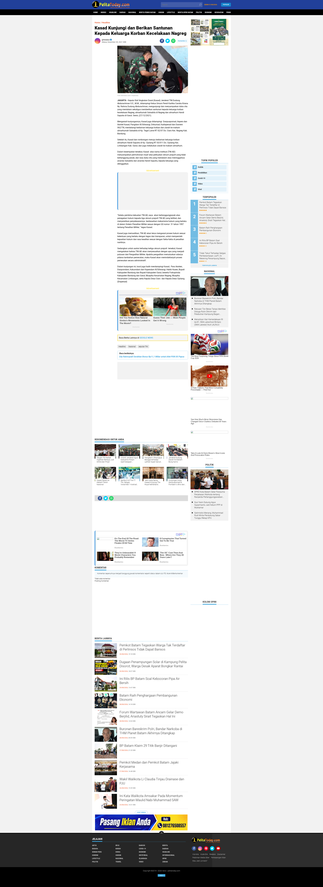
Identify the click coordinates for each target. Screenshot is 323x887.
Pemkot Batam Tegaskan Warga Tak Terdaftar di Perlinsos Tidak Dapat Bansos (152, 647)
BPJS (117, 845)
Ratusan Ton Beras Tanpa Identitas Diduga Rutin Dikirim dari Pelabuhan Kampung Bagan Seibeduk (210, 312)
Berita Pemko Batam (147, 12)
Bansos (142, 845)
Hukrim (95, 855)
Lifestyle (171, 12)
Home (95, 12)
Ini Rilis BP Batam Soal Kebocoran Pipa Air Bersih (149, 681)
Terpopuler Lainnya (209, 265)
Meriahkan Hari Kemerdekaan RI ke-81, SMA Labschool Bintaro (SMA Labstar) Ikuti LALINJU (208, 322)
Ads (161, 875)
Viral (200, 189)
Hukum (161, 12)
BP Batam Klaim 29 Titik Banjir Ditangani (148, 746)
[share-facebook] (162, 41)
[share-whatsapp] (173, 41)
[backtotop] (161, 833)
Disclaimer (221, 854)
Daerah (122, 12)
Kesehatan (219, 12)
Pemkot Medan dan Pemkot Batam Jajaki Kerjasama (149, 765)
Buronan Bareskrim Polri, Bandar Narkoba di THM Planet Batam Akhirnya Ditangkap (150, 731)
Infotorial (143, 855)
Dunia (118, 852)
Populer (226, 4)
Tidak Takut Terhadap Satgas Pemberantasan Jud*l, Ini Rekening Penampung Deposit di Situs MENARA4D (212, 256)
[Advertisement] (105, 83)
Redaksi (212, 854)
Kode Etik (204, 854)
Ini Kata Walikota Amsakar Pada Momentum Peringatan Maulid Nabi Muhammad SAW (151, 798)
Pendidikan (202, 173)
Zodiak (165, 862)
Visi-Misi (195, 854)
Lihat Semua (141, 812)
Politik (199, 12)
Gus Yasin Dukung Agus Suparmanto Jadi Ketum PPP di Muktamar (208, 505)
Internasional (168, 855)
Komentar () (182, 41)
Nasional (132, 12)
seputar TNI (143, 347)
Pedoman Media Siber (200, 858)
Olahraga (143, 858)
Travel (118, 862)
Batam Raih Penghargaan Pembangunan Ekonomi (148, 698)
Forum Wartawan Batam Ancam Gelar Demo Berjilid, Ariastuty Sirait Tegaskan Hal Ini (151, 714)
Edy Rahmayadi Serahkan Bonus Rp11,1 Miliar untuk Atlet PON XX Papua (151, 356)
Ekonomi (208, 12)
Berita (165, 845)
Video (200, 184)
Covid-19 (201, 178)
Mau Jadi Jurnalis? (199, 861)
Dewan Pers (97, 852)
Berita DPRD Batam (185, 12)
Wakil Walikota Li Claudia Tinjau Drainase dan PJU (151, 781)
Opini (164, 858)
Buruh (118, 849)
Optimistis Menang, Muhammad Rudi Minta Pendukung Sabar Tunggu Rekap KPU (208, 515)
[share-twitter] (167, 41)
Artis (94, 845)
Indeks (103, 12)
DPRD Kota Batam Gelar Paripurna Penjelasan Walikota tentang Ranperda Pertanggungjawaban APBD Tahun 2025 (209, 494)
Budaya (95, 849)
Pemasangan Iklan (218, 858)
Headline (113, 12)
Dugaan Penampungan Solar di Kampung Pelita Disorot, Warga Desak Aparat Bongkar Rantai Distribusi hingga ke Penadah (153, 666)
